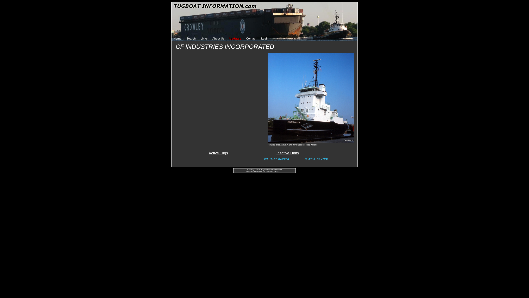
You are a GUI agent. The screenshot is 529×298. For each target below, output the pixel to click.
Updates (235, 38)
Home (177, 38)
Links (204, 38)
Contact (251, 38)
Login (264, 38)
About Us (218, 38)
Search (191, 38)
